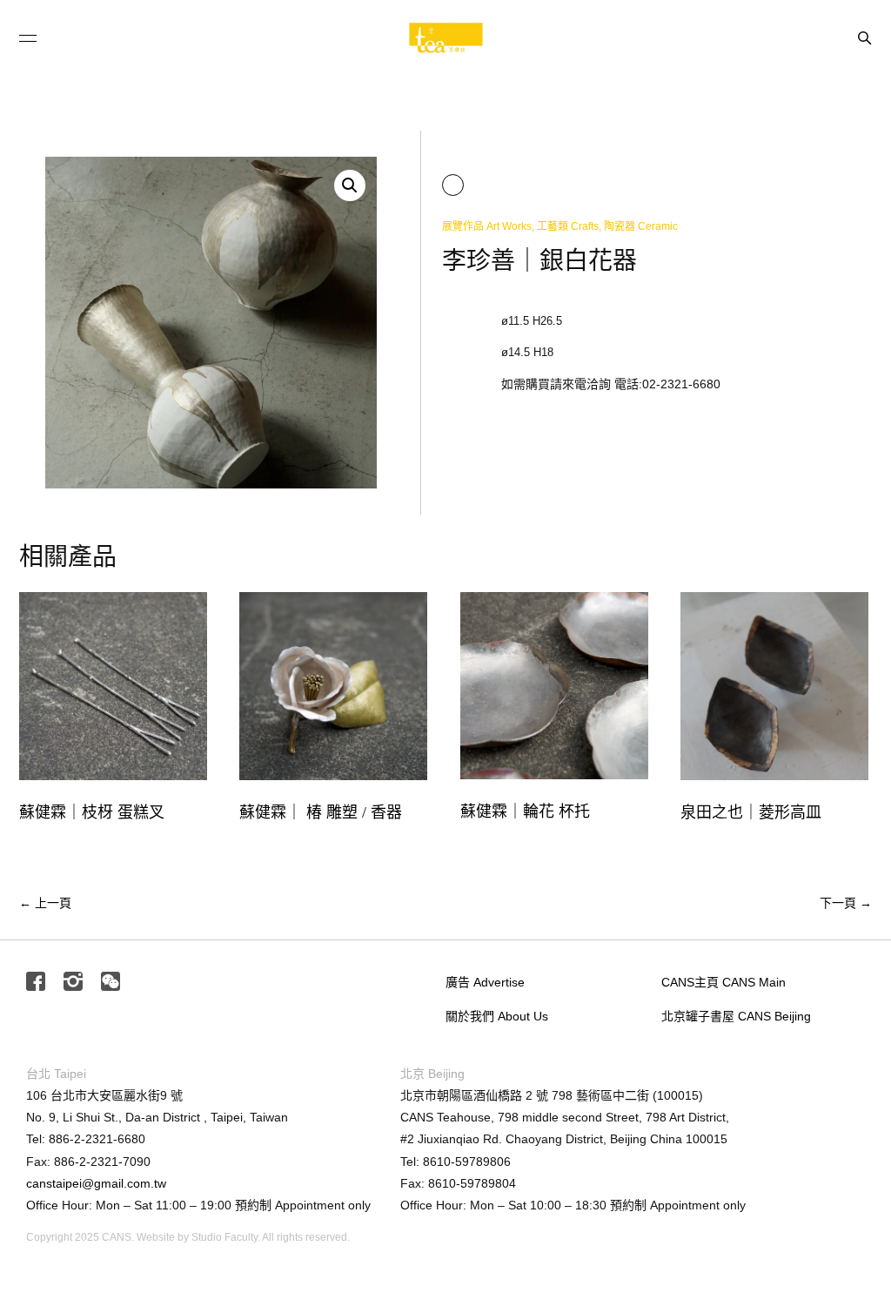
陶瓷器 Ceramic (641, 226)
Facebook (35, 982)
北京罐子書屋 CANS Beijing (736, 1016)
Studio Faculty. (225, 1237)
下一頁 (846, 903)
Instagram (73, 982)
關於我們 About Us (497, 1016)
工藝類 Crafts (568, 226)
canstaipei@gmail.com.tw (96, 1183)
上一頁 (45, 903)
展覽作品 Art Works (487, 226)
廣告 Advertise (485, 982)
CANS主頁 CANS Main (723, 982)
